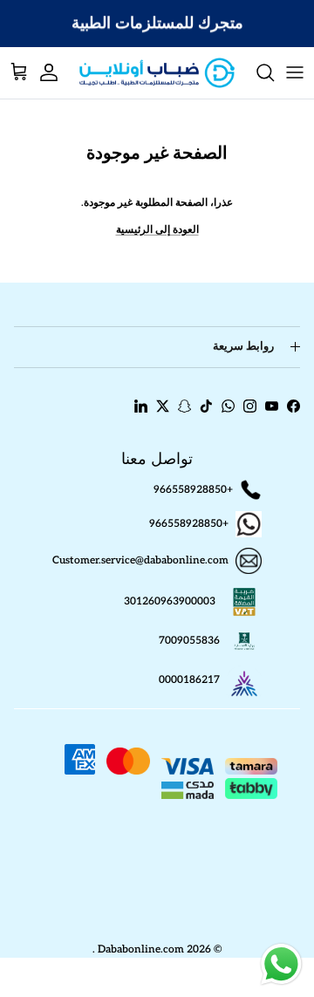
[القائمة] (295, 72)
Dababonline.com (141, 949)
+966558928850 (193, 489)
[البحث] (256, 72)
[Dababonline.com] (157, 73)
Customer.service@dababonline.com (140, 560)
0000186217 (189, 679)
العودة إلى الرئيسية (157, 229)
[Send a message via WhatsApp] (281, 964)
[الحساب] (57, 72)
